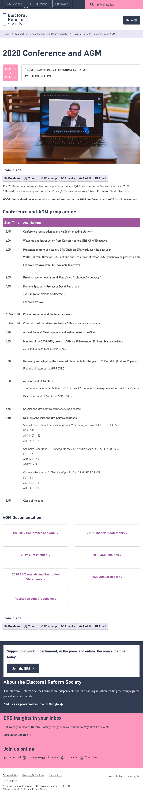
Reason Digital (131, 776)
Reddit (86, 178)
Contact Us (55, 775)
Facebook (13, 178)
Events (77, 33)
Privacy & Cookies (33, 775)
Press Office (10, 781)
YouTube (91, 757)
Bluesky (69, 178)
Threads (71, 757)
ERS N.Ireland (38, 4)
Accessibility (10, 775)
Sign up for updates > (17, 735)
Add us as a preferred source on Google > (33, 704)
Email (102, 178)
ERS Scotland (14, 4)
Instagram (35, 757)
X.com (32, 178)
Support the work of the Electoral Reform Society (41, 33)
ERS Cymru (62, 4)
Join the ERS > (23, 668)
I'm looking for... (105, 4)
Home (6, 33)
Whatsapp (50, 178)
